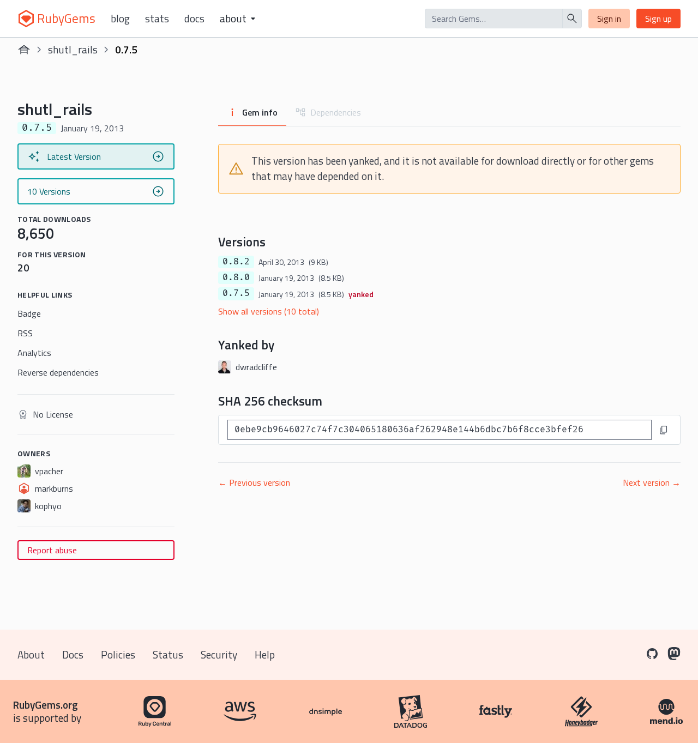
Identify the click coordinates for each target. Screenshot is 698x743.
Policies (118, 654)
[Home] (24, 49)
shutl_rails (73, 49)
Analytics (34, 352)
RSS (25, 333)
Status (168, 654)
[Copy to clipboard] (663, 430)
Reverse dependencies (58, 372)
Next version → (652, 482)
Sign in (609, 18)
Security (219, 654)
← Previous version (254, 482)
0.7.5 (236, 293)
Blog (120, 18)
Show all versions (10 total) (268, 311)
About (31, 654)
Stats (157, 18)
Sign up (658, 18)
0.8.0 (236, 277)
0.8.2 (236, 261)
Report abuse (52, 550)
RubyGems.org (45, 704)
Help (265, 654)
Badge (29, 313)
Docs (194, 18)
